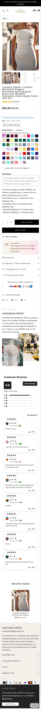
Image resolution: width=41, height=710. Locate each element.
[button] (38, 3)
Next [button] (37, 47)
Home (4, 18)
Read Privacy (7, 698)
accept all (10, 704)
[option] (20, 46)
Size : (11, 121)
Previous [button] (4, 47)
